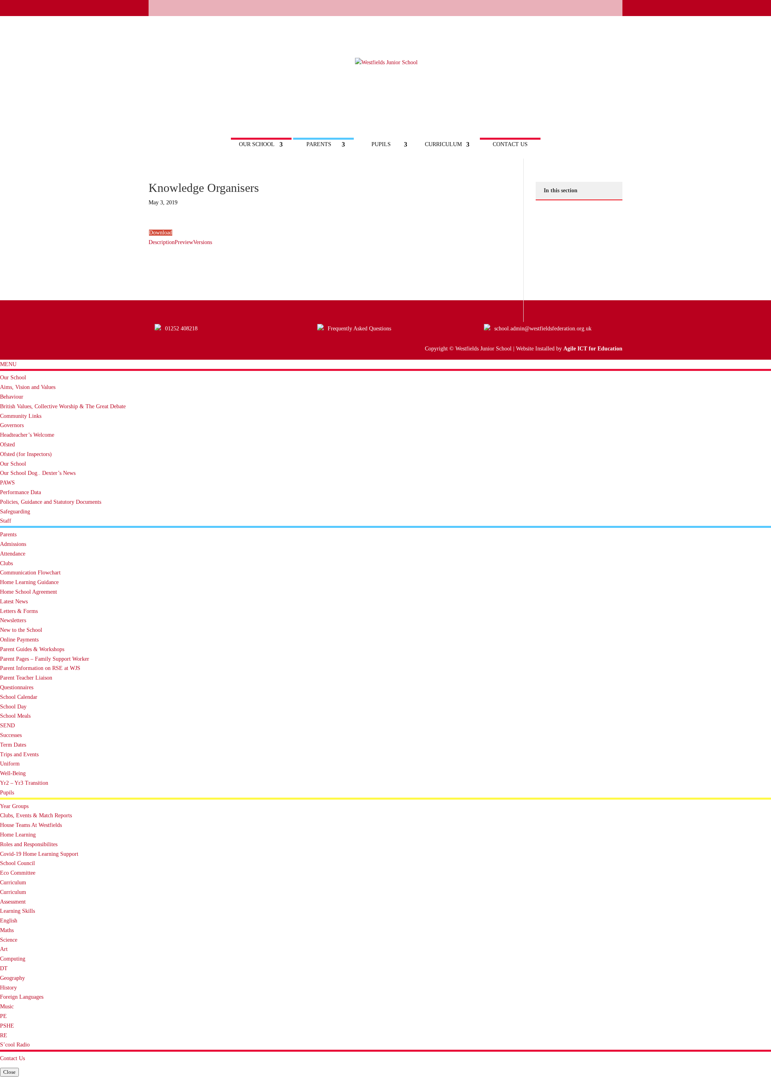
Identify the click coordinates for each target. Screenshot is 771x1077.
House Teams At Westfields (31, 825)
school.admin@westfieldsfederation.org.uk (543, 329)
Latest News (14, 602)
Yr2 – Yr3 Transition (24, 783)
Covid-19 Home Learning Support (39, 854)
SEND (7, 726)
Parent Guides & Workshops (32, 649)
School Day (13, 707)
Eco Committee (17, 873)
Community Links (20, 416)
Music (7, 1007)
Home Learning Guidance (29, 582)
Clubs (6, 563)
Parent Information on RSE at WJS (40, 668)
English (8, 921)
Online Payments (19, 640)
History (8, 988)
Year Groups (14, 806)
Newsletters (13, 620)
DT (4, 968)
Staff (5, 521)
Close (9, 1072)
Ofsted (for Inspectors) (26, 454)
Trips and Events (19, 754)
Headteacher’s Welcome (27, 435)
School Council (17, 863)
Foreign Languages (21, 997)
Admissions (13, 544)
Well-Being (13, 773)
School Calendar (18, 697)
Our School (257, 144)
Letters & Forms (19, 611)
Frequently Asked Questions (359, 329)
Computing (12, 959)
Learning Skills (17, 911)
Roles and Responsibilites (28, 844)
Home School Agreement (28, 592)
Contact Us (510, 144)
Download (160, 233)
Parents (318, 144)
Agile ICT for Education (592, 349)
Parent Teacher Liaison (26, 678)
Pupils (381, 144)
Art (4, 949)
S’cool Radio (15, 1045)
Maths (7, 930)
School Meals (15, 716)
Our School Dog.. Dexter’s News (37, 473)
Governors (12, 425)
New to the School (21, 630)
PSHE (7, 1026)
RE (3, 1035)
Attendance (12, 554)
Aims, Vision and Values (27, 387)
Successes (11, 735)
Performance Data (20, 492)
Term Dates (13, 745)
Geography (12, 978)
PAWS (7, 483)
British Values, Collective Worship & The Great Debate (63, 406)
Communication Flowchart (30, 573)
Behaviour (11, 397)
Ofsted (7, 445)
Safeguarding (15, 512)
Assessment (13, 902)
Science (8, 940)
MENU (8, 364)
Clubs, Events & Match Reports (36, 815)
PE (3, 1016)
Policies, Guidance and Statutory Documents (50, 502)
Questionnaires (16, 687)
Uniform (10, 764)
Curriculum (443, 144)
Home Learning (18, 835)
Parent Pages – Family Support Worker (44, 659)
